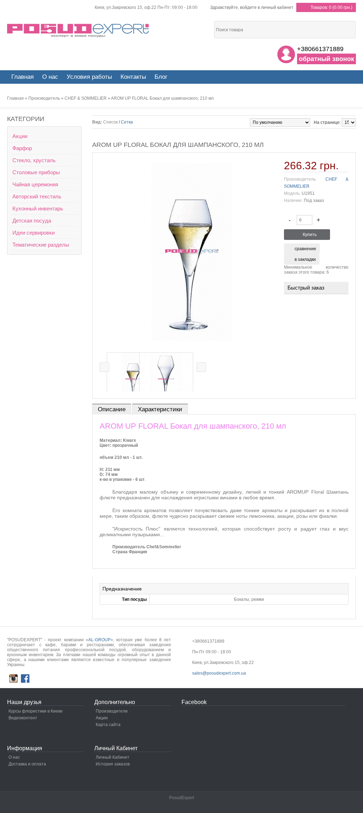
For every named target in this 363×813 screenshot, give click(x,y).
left (104, 367)
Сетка (127, 122)
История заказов (113, 764)
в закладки (305, 259)
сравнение (305, 248)
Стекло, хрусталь (34, 160)
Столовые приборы (36, 172)
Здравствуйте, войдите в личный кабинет (252, 7)
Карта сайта (108, 724)
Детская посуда (31, 221)
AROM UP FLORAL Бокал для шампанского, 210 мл (162, 98)
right (201, 367)
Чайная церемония (35, 184)
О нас (50, 76)
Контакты (133, 76)
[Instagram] (13, 678)
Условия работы (89, 76)
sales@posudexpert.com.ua (219, 673)
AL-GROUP (99, 639)
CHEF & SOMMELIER (86, 98)
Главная (15, 98)
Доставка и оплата (27, 764)
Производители (112, 711)
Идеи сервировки (33, 233)
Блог (161, 76)
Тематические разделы (40, 245)
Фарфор (22, 148)
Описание (111, 409)
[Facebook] (25, 678)
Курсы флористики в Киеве (36, 711)
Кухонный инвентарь (37, 208)
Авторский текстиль (36, 196)
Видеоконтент (23, 717)
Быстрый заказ (305, 288)
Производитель (44, 98)
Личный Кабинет (112, 757)
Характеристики (160, 409)
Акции (19, 136)
